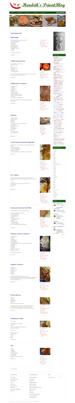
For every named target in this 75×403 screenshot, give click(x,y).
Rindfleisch (42, 46)
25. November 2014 (44, 328)
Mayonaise (55, 105)
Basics (55, 66)
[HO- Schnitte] (45, 177)
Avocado (61, 63)
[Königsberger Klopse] (45, 321)
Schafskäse (59, 122)
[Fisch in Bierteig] (45, 297)
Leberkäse (55, 102)
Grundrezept (56, 88)
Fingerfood (56, 77)
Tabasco (44, 169)
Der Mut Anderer (32, 397)
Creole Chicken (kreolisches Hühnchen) (23, 142)
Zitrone (55, 142)
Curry (63, 72)
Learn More (62, 212)
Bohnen (42, 45)
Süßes (55, 133)
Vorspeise (62, 139)
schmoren (42, 134)
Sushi (63, 132)
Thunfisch (56, 135)
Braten (42, 108)
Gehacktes (60, 81)
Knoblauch (56, 98)
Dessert (58, 74)
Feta (62, 75)
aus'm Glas (56, 62)
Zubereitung (59, 142)
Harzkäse (59, 89)
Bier (46, 312)
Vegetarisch (56, 139)
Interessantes (55, 94)
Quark (59, 114)
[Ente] (45, 348)
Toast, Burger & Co (56, 194)
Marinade (61, 104)
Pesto (54, 113)
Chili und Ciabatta (32, 385)
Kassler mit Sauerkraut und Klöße (21, 208)
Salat (62, 119)
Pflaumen (59, 113)
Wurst (60, 140)
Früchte (60, 80)
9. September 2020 (44, 40)
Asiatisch (56, 59)
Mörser (54, 182)
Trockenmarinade (56, 138)
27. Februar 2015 (43, 283)
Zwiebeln (56, 143)
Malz (62, 102)
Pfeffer (56, 113)
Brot (64, 69)
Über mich (36, 12)
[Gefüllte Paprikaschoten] (45, 63)
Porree (54, 114)
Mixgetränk (61, 107)
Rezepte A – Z (27, 12)
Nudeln (42, 289)
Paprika (42, 78)
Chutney (57, 72)
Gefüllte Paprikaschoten (18, 61)
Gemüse (46, 163)
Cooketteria (31, 380)
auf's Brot (42, 200)
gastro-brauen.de (32, 384)
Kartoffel (58, 96)
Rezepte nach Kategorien (15, 389)
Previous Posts (14, 368)
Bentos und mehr (32, 389)
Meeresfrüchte (59, 105)
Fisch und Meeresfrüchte (45, 308)
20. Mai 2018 (43, 71)
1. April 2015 (43, 218)
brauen (62, 69)
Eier (47, 200)
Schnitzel (44, 202)
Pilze (62, 113)
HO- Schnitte (15, 175)
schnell (59, 126)
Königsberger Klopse (17, 318)
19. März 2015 (43, 252)
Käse (47, 288)
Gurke (61, 88)
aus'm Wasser (43, 312)
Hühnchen (46, 168)
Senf (63, 128)
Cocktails (60, 72)
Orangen (57, 110)
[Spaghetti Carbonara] (45, 267)
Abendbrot (43, 196)
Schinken (45, 289)
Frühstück (62, 80)
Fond (58, 78)
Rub (57, 119)
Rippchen (59, 117)
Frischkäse (61, 78)
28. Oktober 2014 (43, 356)
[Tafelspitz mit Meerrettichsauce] (45, 236)
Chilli (55, 72)
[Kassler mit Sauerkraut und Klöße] (45, 210)
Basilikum (58, 66)
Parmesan (58, 112)
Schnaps (56, 126)
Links (60, 102)
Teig (60, 133)
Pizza (64, 113)
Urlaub (61, 138)
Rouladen (13, 115)
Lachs (55, 101)
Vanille (64, 138)
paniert (42, 202)
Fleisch (43, 74)
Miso (58, 107)
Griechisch (60, 84)
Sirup (56, 129)
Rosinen (62, 117)
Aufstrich (59, 60)
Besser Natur (31, 379)
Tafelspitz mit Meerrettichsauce (20, 234)
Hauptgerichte (44, 42)
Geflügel (43, 163)
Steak (57, 132)
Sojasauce (55, 130)
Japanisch (60, 95)
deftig (55, 74)
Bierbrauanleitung (14, 379)
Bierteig (12, 298)
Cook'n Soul (31, 390)
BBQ (61, 66)
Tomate (55, 136)
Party (62, 112)
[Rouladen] (45, 118)
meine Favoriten (14, 385)
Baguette (60, 64)
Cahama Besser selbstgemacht (35, 387)
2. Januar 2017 (43, 102)
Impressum (43, 12)
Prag (56, 114)
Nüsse (54, 110)
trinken (58, 136)
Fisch (47, 312)
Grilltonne (59, 86)
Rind (48, 108)
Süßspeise (54, 192)
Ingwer (59, 93)
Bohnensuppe (15, 37)
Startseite (12, 12)
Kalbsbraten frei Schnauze (19, 83)
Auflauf (55, 60)
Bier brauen (19, 12)
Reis (41, 169)
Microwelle (55, 107)
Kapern (54, 96)
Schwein (47, 202)
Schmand (54, 125)
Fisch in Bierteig (16, 295)
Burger (57, 71)
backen (54, 64)
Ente (12, 345)
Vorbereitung (55, 195)
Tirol (58, 135)
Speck (61, 130)
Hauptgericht (46, 45)
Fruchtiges (56, 80)
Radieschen (62, 114)
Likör (58, 102)
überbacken (61, 143)
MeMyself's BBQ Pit (33, 382)
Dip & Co (56, 75)
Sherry (54, 129)
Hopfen (58, 92)
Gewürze (56, 85)
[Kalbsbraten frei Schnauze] (45, 86)
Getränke (60, 83)
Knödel (60, 98)
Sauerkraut (47, 226)
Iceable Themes (35, 401)
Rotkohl (54, 119)
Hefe (60, 90)
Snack (59, 129)
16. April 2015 (43, 193)
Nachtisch (58, 109)
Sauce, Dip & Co (57, 120)
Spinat (54, 132)
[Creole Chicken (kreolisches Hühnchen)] (45, 145)
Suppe (47, 42)
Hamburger (55, 89)
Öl (58, 143)
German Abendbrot (33, 395)
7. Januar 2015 (43, 305)
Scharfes (55, 123)
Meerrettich (42, 259)
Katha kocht (31, 392)
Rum (59, 119)
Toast (60, 135)
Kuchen (55, 99)
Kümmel (61, 99)
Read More (13, 55)
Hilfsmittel (54, 92)
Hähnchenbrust (61, 92)
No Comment (43, 44)
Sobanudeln (62, 129)
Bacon (57, 65)
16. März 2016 (43, 125)
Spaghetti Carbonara (17, 264)
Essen (12, 382)
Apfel (59, 57)
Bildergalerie (13, 380)
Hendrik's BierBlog (33, 377)
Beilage (55, 68)
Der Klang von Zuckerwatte (34, 394)
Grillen (55, 86)
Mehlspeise (60, 106)
